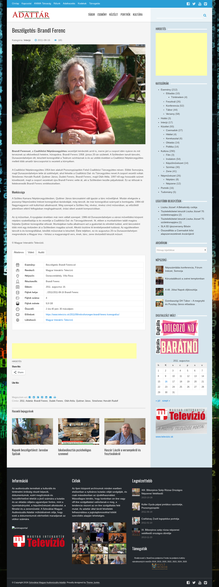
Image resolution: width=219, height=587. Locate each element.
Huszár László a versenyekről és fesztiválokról (122, 452)
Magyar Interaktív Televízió (59, 320)
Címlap (15, 3)
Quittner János (83, 401)
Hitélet (169, 134)
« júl (158, 400)
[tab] (19, 252)
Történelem (177, 97)
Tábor (91, 14)
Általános (19, 252)
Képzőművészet (174, 163)
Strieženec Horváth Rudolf (105, 401)
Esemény (102, 14)
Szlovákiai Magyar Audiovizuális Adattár (47, 582)
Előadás (170, 93)
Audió (41, 252)
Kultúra (138, 14)
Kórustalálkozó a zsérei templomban (184, 278)
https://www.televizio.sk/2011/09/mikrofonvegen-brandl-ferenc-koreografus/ (82, 314)
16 (166, 381)
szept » (166, 400)
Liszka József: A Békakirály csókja (179, 207)
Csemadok (172, 130)
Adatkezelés (69, 3)
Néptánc (170, 179)
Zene (169, 171)
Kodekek (82, 3)
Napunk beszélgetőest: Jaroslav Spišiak (30, 452)
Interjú (27, 40)
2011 (22, 401)
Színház (170, 167)
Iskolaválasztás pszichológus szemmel (74, 452)
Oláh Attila (70, 401)
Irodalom (171, 159)
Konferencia (172, 105)
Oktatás (170, 142)
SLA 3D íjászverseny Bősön (176, 226)
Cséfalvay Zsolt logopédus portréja (160, 518)
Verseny (170, 113)
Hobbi (164, 118)
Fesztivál (171, 101)
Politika (170, 146)
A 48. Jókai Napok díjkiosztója (181, 289)
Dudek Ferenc (56, 401)
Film (168, 154)
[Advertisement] (74, 351)
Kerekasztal (172, 138)
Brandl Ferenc (41, 401)
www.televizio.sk (164, 436)
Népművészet (168, 175)
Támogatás (94, 3)
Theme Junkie (93, 582)
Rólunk (57, 3)
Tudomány (166, 192)
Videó (31, 252)
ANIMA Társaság (42, 3)
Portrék (125, 14)
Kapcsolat (26, 3)
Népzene (171, 183)
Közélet (113, 14)
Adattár (29, 401)
